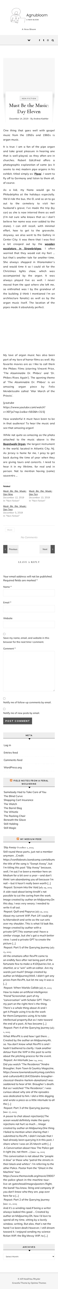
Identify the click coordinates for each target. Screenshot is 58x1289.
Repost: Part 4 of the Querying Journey (27, 1027)
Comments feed (13, 760)
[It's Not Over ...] (10, 549)
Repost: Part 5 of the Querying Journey (27, 947)
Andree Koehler (41, 118)
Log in (7, 745)
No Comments (29, 537)
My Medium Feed (31, 839)
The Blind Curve (13, 796)
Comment (9, 648)
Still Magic (10, 827)
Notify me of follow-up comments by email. (27, 702)
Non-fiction (29, 98)
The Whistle (11, 811)
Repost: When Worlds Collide (21, 987)
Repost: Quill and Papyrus (19, 911)
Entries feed (11, 752)
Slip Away (10, 847)
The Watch (10, 804)
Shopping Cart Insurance (18, 800)
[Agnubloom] (29, 16)
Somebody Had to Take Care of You (25, 792)
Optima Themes (38, 1283)
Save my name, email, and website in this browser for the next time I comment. (26, 639)
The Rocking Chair (14, 815)
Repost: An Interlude (16, 1060)
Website (7, 618)
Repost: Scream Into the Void (21, 887)
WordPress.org (13, 767)
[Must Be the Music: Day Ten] (47, 549)
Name (7, 586)
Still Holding (11, 823)
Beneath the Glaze (15, 819)
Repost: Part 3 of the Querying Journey (27, 1107)
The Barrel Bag (13, 808)
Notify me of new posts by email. (21, 713)
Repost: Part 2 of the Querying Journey (27, 1199)
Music (9, 530)
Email (7, 602)
